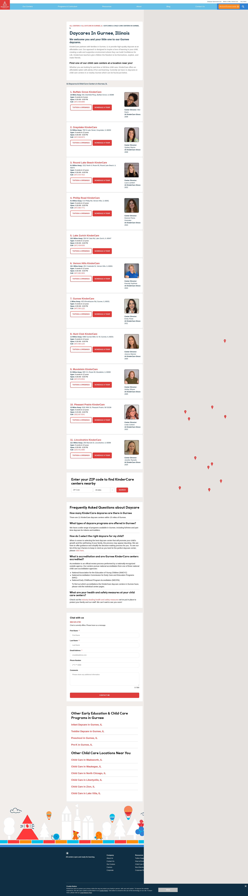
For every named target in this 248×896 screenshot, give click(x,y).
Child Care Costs (141, 864)
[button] (209, 490)
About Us (110, 858)
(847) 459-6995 (79, 102)
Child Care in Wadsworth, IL (86, 760)
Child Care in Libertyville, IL (86, 780)
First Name (74, 631)
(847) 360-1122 (79, 308)
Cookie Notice (103, 890)
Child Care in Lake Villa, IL (86, 793)
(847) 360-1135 (79, 344)
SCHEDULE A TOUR (102, 107)
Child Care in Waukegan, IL (86, 766)
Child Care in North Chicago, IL (88, 773)
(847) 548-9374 (79, 137)
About (138, 6)
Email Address (76, 650)
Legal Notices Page (86, 892)
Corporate (110, 870)
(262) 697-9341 (79, 414)
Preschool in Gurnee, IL (84, 738)
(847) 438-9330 (79, 245)
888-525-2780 (75, 622)
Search (122, 490)
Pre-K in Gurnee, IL (81, 744)
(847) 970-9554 (79, 379)
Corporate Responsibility (143, 870)
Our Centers (28, 6)
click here (80, 551)
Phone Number (75, 660)
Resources (106, 6)
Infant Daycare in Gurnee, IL (86, 724)
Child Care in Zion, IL (83, 786)
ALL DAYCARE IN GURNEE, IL (91, 26)
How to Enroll (139, 861)
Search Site (243, 7)
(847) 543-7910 (79, 175)
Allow (168, 890)
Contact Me (104, 695)
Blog (168, 6)
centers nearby (228, 6)
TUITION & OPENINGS (81, 107)
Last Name (74, 640)
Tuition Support (140, 858)
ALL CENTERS (75, 26)
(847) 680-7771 (79, 208)
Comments (74, 670)
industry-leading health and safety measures (100, 600)
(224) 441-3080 (79, 450)
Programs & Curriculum (67, 6)
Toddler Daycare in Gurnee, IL (87, 731)
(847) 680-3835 (79, 273)
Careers (109, 867)
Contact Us (200, 6)
